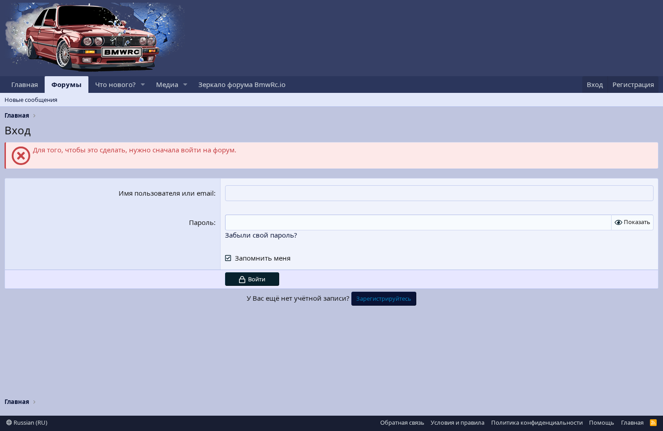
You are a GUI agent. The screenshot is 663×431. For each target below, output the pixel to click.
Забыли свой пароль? (261, 234)
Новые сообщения (31, 100)
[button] (143, 84)
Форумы (66, 84)
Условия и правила (457, 422)
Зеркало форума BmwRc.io (241, 84)
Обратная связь (402, 422)
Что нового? (115, 84)
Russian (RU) (29, 422)
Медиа (167, 84)
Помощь (601, 422)
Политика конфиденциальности (537, 422)
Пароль (201, 222)
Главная (24, 84)
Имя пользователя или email (166, 192)
